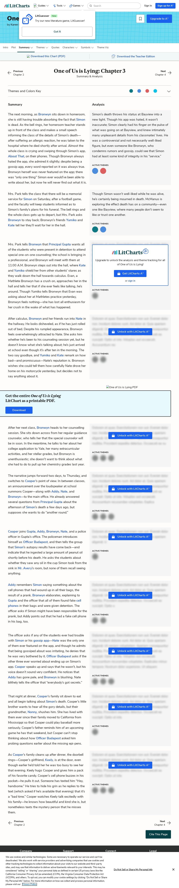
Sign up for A (165, 5)
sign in (131, 280)
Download (19, 410)
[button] (5, 47)
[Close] (173, 869)
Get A (133, 273)
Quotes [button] (55, 47)
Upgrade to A (159, 18)
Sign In (148, 5)
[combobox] (117, 6)
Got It (57, 32)
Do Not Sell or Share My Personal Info (133, 869)
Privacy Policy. (29, 884)
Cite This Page (158, 834)
